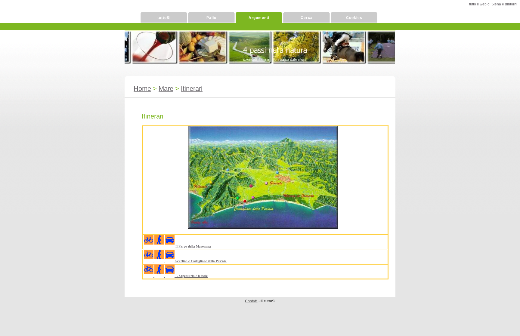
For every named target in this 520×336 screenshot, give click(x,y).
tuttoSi (164, 18)
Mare (166, 88)
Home (142, 88)
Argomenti (259, 18)
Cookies (354, 18)
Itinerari (192, 88)
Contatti (251, 301)
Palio (211, 18)
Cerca (307, 18)
